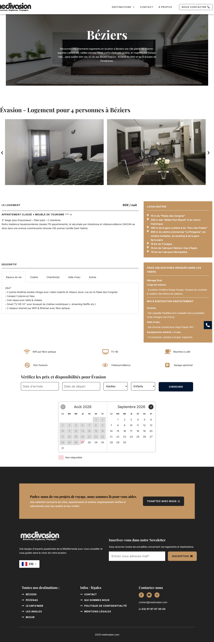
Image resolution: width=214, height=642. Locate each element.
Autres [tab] (92, 277)
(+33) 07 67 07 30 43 (152, 608)
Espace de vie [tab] (13, 277)
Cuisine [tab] (34, 277)
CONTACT (146, 7)
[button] (2, 153)
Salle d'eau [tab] (74, 277)
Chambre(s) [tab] (53, 277)
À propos (165, 7)
